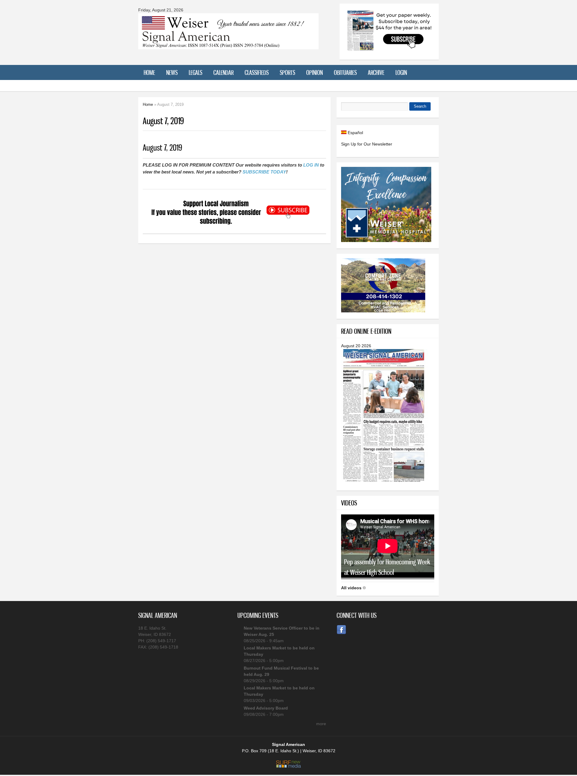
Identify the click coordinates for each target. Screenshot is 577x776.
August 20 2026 (356, 345)
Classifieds (257, 72)
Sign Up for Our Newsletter (366, 144)
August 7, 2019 (162, 147)
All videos (351, 587)
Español (355, 132)
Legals (195, 72)
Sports (287, 72)
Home (149, 72)
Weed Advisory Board (266, 708)
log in (311, 164)
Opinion (314, 72)
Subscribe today (264, 171)
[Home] (228, 45)
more (321, 723)
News (172, 72)
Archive (376, 72)
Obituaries (345, 72)
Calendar (223, 72)
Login (401, 72)
